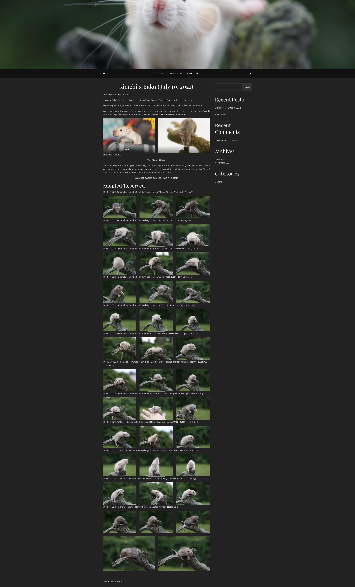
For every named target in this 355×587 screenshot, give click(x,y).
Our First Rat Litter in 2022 (228, 107)
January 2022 (221, 159)
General (218, 181)
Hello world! (220, 114)
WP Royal (120, 581)
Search (247, 87)
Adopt (191, 73)
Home (160, 73)
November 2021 (223, 162)
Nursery (174, 73)
